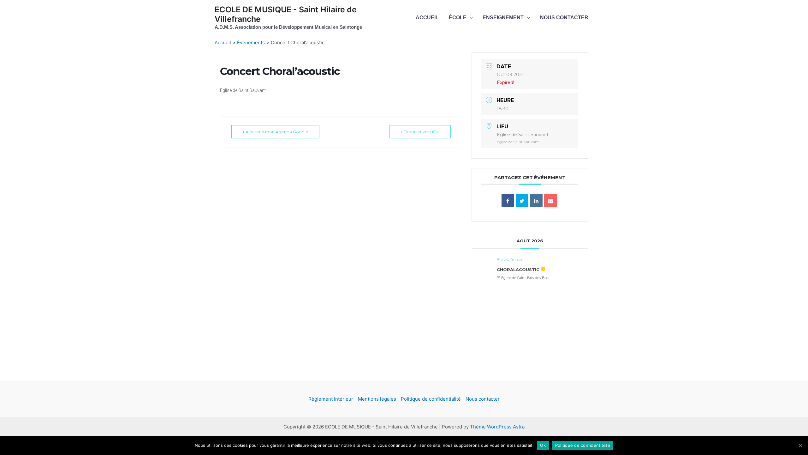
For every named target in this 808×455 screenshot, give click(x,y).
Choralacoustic (518, 269)
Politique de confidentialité (431, 399)
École (457, 17)
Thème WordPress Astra (497, 427)
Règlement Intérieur (330, 399)
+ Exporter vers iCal (420, 131)
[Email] (550, 200)
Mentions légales (377, 399)
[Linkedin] (536, 200)
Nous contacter (564, 17)
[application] (469, 17)
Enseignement (503, 17)
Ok (543, 445)
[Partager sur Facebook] (508, 200)
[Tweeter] (522, 200)
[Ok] (800, 445)
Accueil (427, 17)
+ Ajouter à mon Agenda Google (275, 131)
